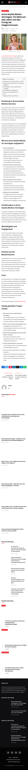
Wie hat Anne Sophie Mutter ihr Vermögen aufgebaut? (13, 84)
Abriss (3, 605)
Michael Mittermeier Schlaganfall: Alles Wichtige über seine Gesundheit (18, 703)
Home (2, 6)
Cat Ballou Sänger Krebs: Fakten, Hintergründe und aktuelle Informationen (14, 669)
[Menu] (2, 2)
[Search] (26, 2)
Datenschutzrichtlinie (13, 759)
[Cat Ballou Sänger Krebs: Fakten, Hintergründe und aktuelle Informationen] (14, 659)
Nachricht (4, 629)
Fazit (4, 94)
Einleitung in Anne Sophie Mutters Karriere (13, 81)
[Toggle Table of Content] (23, 79)
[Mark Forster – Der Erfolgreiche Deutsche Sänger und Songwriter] (14, 452)
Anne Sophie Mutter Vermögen (9, 56)
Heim (10, 757)
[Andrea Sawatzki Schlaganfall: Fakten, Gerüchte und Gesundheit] (14, 520)
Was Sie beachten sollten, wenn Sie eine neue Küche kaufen (18, 570)
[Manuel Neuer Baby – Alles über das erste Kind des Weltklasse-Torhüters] (14, 475)
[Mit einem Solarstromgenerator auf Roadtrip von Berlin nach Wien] (5, 580)
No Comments (6, 30)
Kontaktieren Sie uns (14, 761)
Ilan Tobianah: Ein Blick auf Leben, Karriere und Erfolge (21, 377)
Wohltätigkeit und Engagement (10, 90)
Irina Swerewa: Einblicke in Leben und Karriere (7, 377)
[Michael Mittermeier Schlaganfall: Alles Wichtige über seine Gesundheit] (5, 703)
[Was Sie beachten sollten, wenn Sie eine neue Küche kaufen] (5, 570)
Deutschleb (10, 765)
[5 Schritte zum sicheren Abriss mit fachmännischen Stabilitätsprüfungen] (14, 612)
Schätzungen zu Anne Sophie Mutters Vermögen (12, 87)
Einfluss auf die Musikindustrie (10, 92)
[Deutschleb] (14, 2)
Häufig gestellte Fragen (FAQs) (10, 95)
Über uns (15, 757)
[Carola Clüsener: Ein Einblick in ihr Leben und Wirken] (5, 713)
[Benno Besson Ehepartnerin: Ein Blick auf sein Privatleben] (14, 636)
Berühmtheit (5, 10)
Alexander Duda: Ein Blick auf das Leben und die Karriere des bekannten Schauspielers (12, 416)
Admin (7, 28)
